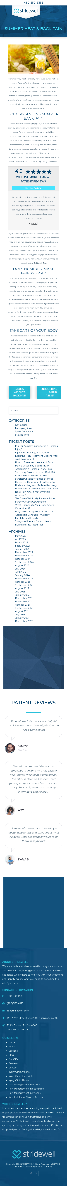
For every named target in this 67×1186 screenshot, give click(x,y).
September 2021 (24, 608)
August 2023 (22, 588)
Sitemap (55, 1163)
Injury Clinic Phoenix (19, 1080)
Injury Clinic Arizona (19, 1071)
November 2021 (24, 601)
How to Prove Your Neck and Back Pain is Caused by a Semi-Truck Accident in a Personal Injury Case (34, 465)
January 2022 (22, 595)
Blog (11, 1055)
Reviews (13, 1063)
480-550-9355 (33, 2)
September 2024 (24, 562)
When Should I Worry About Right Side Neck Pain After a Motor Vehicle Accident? (36, 492)
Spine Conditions (24, 431)
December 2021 (24, 598)
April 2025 (20, 539)
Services (13, 1050)
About (12, 1046)
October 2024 (22, 558)
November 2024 (24, 555)
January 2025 (22, 549)
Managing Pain (23, 428)
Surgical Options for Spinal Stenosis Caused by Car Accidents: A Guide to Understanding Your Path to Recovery (36, 482)
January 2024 (22, 575)
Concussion (21, 425)
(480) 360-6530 (15, 1003)
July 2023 (20, 591)
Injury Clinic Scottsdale (21, 1076)
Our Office (14, 1059)
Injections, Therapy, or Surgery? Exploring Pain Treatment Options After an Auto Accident (36, 456)
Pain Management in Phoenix (25, 1093)
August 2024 (22, 565)
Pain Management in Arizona (24, 1084)
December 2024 (24, 552)
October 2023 (22, 581)
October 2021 (22, 604)
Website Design (24, 1166)
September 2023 (24, 585)
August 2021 (22, 611)
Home (12, 1042)
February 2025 (23, 545)
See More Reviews (33, 188)
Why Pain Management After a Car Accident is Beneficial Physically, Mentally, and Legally (34, 515)
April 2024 (20, 572)
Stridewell (26, 1163)
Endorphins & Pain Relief (49, 392)
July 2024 (20, 568)
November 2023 (24, 578)
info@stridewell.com (18, 1010)
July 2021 (20, 614)
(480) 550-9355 (14, 996)
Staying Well (22, 434)
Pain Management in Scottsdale (26, 1088)
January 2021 (22, 617)
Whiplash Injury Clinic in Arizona (26, 1097)
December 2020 (24, 621)
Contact (13, 1067)
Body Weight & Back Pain (19, 392)
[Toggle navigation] (53, 13)
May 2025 (20, 536)
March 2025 (21, 542)
